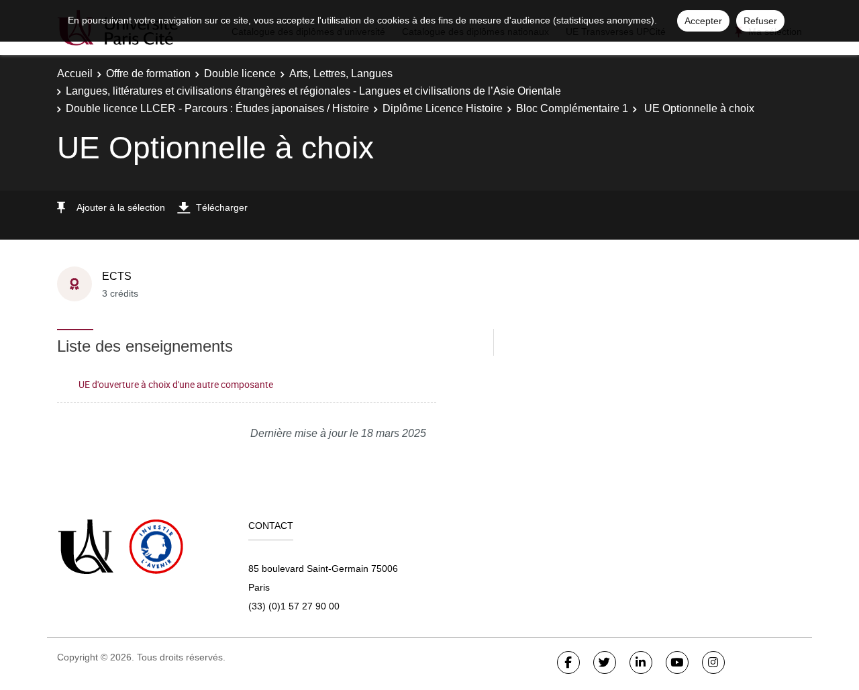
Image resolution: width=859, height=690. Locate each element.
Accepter (703, 20)
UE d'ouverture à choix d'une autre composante (176, 384)
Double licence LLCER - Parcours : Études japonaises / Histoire (217, 108)
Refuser (760, 20)
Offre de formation (148, 73)
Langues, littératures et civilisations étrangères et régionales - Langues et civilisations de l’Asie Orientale (313, 91)
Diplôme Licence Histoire (443, 108)
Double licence (240, 73)
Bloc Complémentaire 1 (572, 108)
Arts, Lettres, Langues (341, 73)
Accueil (75, 73)
